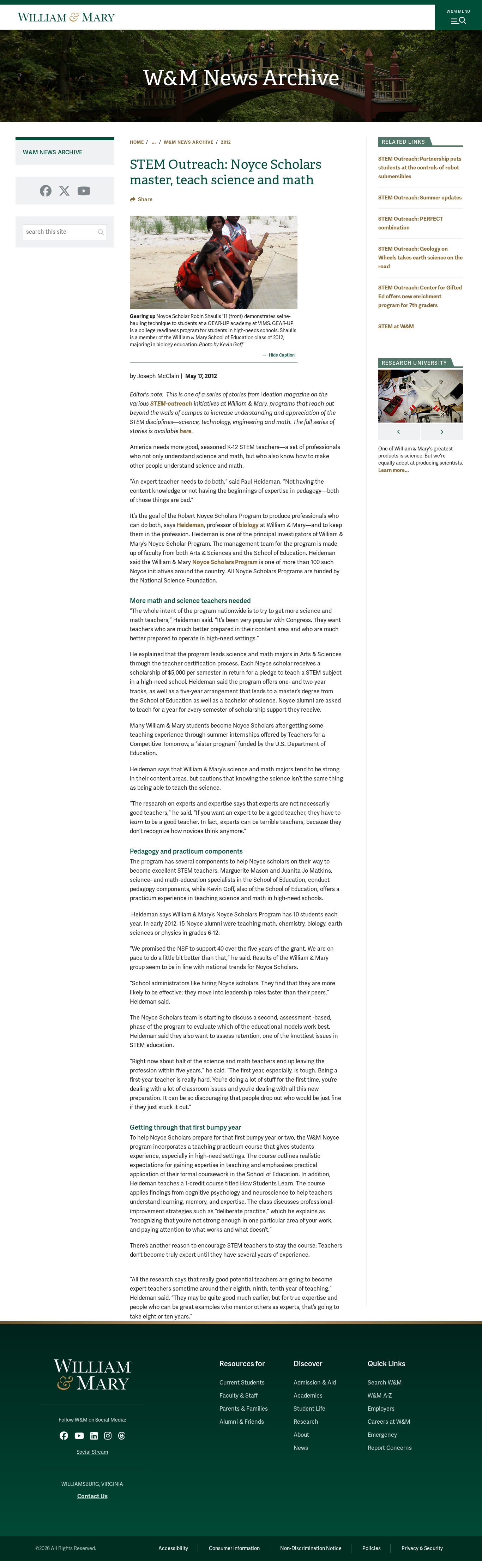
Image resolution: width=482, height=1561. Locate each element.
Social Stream (92, 1452)
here (186, 431)
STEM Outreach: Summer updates (420, 197)
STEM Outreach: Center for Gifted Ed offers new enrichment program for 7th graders (420, 296)
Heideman (190, 525)
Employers (381, 1408)
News (301, 1448)
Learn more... (393, 470)
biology (249, 525)
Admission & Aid (315, 1382)
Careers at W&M (389, 1421)
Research (306, 1421)
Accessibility (173, 1548)
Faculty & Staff (238, 1395)
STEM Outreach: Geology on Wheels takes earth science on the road (420, 257)
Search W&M (385, 1382)
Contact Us (92, 1496)
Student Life (309, 1408)
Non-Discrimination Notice (311, 1548)
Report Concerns (390, 1448)
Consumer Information (234, 1548)
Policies (371, 1548)
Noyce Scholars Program (225, 562)
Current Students (242, 1382)
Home (137, 142)
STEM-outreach (171, 403)
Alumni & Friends (241, 1421)
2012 (226, 142)
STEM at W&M (396, 326)
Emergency (382, 1435)
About (301, 1435)
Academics (308, 1395)
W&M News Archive (241, 78)
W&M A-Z (380, 1395)
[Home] (66, 17)
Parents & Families (243, 1408)
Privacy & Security (422, 1548)
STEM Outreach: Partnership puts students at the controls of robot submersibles (420, 167)
